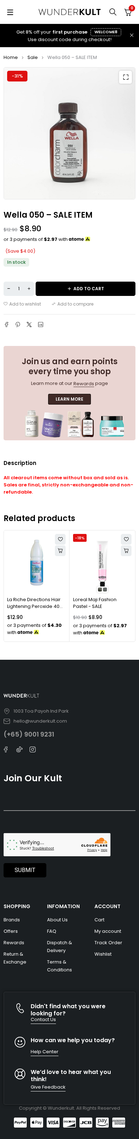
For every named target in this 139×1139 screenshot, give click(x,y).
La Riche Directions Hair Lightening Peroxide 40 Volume (34, 606)
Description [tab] (20, 463)
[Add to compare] (72, 304)
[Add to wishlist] (22, 304)
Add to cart (88, 289)
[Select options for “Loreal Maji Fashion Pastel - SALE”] (126, 550)
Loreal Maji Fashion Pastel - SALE (95, 603)
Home (11, 57)
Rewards (83, 383)
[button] (125, 77)
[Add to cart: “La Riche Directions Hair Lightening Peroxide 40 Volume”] (60, 550)
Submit (25, 870)
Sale (32, 57)
